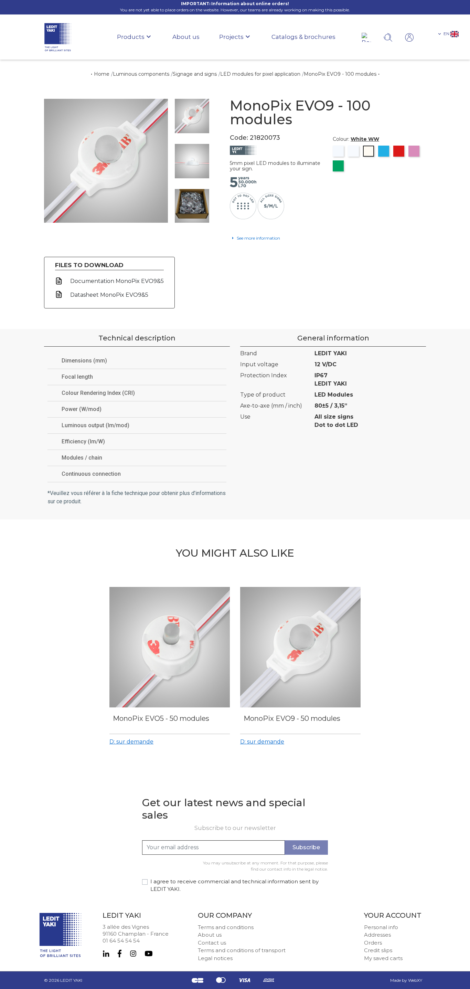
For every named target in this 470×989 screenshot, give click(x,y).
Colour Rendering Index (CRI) (98, 393)
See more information (258, 238)
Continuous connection (91, 474)
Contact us (212, 942)
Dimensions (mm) (84, 360)
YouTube (148, 953)
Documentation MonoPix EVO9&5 (116, 281)
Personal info (381, 927)
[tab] (136, 361)
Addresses (377, 935)
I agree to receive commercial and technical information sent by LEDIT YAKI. (234, 885)
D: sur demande (131, 741)
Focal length (77, 376)
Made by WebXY (406, 980)
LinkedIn (106, 953)
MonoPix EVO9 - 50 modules (292, 718)
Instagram (133, 953)
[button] (448, 34)
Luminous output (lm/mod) (95, 425)
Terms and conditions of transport (242, 950)
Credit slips (378, 950)
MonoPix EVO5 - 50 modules (161, 718)
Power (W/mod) (82, 409)
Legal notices (215, 958)
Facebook (119, 953)
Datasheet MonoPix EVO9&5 (108, 295)
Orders (373, 942)
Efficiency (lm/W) (83, 441)
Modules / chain (82, 457)
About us (210, 935)
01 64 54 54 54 (121, 940)
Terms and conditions (226, 927)
